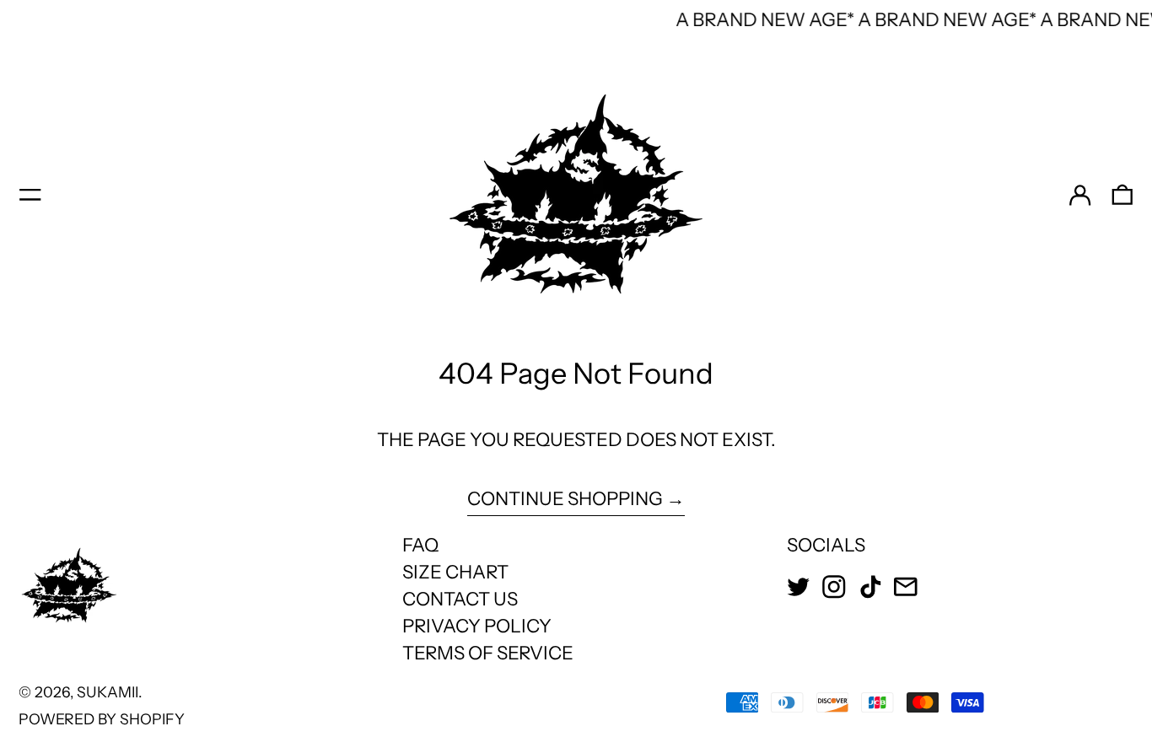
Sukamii (107, 692)
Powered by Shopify (102, 719)
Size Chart (455, 572)
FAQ (420, 545)
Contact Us (460, 599)
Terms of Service (487, 653)
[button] (1122, 195)
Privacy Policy (477, 626)
